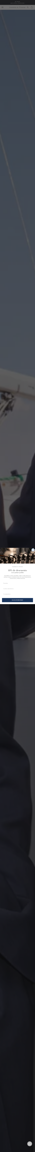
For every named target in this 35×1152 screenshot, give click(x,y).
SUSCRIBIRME (17, 600)
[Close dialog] (33, 549)
